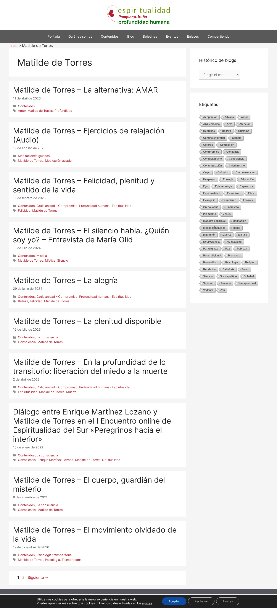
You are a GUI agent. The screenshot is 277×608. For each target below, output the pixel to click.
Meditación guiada (58, 160)
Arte (229, 124)
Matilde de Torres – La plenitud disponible (87, 321)
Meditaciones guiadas (34, 156)
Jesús (227, 214)
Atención (244, 124)
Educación (247, 179)
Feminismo (229, 200)
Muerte (71, 392)
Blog (130, 36)
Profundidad (63, 110)
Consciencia (27, 342)
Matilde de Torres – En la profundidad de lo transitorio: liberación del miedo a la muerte (90, 366)
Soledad (249, 276)
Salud (245, 269)
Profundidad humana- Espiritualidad (105, 206)
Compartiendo (219, 36)
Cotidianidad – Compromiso (57, 206)
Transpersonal (72, 560)
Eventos (172, 36)
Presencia (234, 255)
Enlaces (193, 36)
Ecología (228, 179)
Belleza (23, 301)
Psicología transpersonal (54, 555)
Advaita (229, 117)
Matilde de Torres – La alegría (65, 280)
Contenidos (110, 36)
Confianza (232, 151)
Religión (250, 262)
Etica (251, 193)
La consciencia (47, 337)
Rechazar (201, 601)
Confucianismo (212, 158)
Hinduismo (232, 207)
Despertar (209, 179)
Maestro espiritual (214, 220)
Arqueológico (211, 124)
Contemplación (212, 165)
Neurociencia (211, 241)
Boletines (150, 36)
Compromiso (211, 151)
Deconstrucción (245, 172)
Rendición (209, 269)
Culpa (206, 172)
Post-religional (212, 255)
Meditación (239, 220)
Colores (208, 144)
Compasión (227, 144)
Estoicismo (234, 193)
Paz (227, 248)
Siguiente (38, 577)
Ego (205, 186)
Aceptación (210, 117)
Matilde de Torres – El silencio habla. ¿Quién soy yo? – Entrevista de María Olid (91, 235)
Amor (22, 110)
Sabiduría (228, 269)
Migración (209, 234)
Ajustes (228, 601)
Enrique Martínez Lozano (55, 460)
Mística (42, 256)
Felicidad (24, 210)
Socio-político (228, 276)
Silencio (62, 260)
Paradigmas (210, 248)
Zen (222, 290)
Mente (236, 227)
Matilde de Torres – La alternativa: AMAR (85, 89)
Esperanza (246, 186)
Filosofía (248, 200)
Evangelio (209, 200)
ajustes (147, 603)
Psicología (52, 560)
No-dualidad (111, 460)
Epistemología (224, 186)
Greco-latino (210, 207)
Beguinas (209, 131)
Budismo (243, 131)
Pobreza (242, 248)
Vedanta (208, 290)
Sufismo (208, 283)
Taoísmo (226, 283)
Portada (54, 36)
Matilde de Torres (40, 110)
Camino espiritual (214, 137)
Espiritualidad (27, 392)
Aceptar (174, 601)
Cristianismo (237, 165)
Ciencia (236, 137)
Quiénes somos (80, 36)
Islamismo (209, 214)
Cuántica (223, 172)
